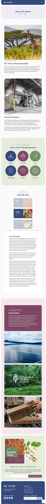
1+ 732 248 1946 (28, 488)
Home (21, 13)
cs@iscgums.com (29, 489)
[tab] (23, 202)
